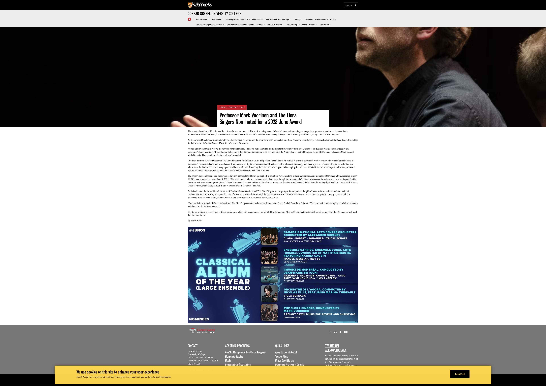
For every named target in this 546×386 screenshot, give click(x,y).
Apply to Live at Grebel (286, 352)
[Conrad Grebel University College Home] (189, 19)
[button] (203, 19)
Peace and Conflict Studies (238, 364)
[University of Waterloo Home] (200, 5)
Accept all (460, 373)
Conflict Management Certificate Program (245, 352)
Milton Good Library (284, 360)
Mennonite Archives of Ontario (289, 364)
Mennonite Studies (234, 356)
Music (228, 360)
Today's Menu (281, 356)
